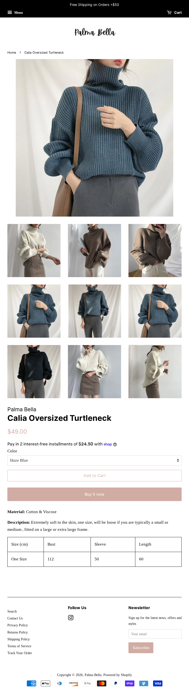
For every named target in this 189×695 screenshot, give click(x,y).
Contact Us (15, 618)
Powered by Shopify (117, 675)
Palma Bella (93, 675)
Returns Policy (17, 632)
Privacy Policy (17, 625)
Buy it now (94, 494)
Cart (177, 12)
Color (12, 451)
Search (12, 611)
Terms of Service (19, 646)
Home (11, 52)
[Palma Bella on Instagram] (70, 619)
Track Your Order (19, 653)
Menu (18, 13)
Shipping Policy (18, 639)
